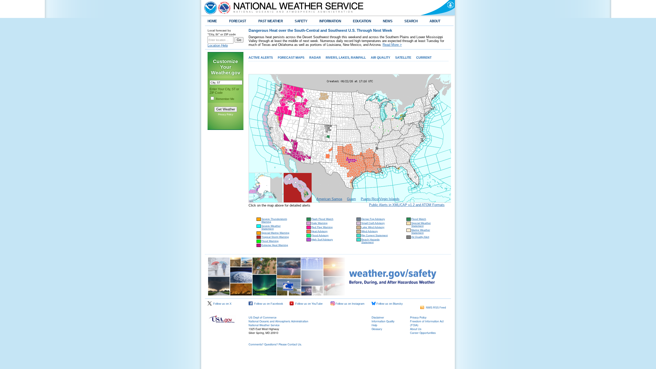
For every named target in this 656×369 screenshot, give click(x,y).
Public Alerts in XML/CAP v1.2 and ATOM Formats (407, 205)
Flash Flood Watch (322, 219)
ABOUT (434, 21)
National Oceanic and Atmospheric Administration (278, 321)
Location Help (218, 45)
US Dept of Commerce (262, 317)
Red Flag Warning (322, 227)
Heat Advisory (319, 231)
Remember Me (225, 98)
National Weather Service (264, 325)
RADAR (315, 57)
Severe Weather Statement (271, 227)
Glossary (377, 329)
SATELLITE (403, 57)
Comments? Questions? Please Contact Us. (275, 344)
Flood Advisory (320, 235)
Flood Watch (418, 219)
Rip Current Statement (374, 235)
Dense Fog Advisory (373, 219)
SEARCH (410, 21)
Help (374, 325)
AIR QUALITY (380, 57)
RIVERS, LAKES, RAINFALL (346, 57)
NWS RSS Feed (435, 307)
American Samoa (329, 199)
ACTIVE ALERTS (261, 57)
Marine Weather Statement (420, 231)
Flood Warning (270, 241)
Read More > (392, 45)
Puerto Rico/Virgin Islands (380, 199)
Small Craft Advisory (373, 223)
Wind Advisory (369, 231)
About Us (415, 329)
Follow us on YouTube (308, 303)
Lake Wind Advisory (372, 227)
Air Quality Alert (420, 236)
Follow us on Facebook (268, 303)
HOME (212, 21)
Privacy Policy (225, 114)
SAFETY (301, 21)
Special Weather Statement (421, 224)
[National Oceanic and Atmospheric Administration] (209, 7)
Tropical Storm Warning (275, 236)
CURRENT (424, 57)
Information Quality (383, 321)
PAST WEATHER (270, 21)
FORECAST (237, 21)
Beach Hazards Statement (370, 241)
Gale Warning (319, 223)
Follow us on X (221, 303)
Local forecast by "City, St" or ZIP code (222, 32)
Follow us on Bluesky (389, 303)
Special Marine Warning (275, 232)
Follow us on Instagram (349, 303)
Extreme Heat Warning (274, 245)
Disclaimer (378, 317)
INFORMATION (330, 21)
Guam (351, 199)
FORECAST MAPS (291, 57)
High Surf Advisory (322, 239)
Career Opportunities (423, 333)
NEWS (387, 21)
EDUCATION (362, 21)
